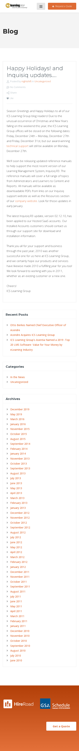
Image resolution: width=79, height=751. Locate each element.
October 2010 (18, 640)
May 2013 (16, 488)
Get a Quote (61, 726)
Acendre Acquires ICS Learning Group (32, 335)
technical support (17, 146)
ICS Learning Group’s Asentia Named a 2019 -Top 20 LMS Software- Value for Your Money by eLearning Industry (40, 344)
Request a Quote (63, 6)
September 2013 (20, 468)
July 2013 (15, 478)
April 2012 (16, 552)
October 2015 (18, 434)
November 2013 (20, 458)
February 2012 (18, 562)
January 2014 (18, 453)
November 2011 (20, 576)
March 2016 (17, 419)
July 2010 (15, 655)
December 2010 (19, 631)
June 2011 (16, 601)
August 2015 (18, 439)
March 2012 (17, 557)
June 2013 (16, 483)
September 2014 (20, 443)
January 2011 (18, 626)
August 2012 (18, 532)
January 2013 (18, 508)
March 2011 (17, 616)
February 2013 (18, 503)
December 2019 (19, 409)
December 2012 (19, 513)
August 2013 (18, 473)
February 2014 (18, 448)
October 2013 (18, 463)
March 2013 (17, 498)
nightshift (26, 81)
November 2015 (20, 429)
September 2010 (20, 645)
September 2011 (20, 586)
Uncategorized (43, 81)
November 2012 (20, 517)
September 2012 (20, 527)
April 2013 (16, 493)
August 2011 (18, 591)
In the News (17, 377)
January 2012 (18, 567)
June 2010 (16, 660)
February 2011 (18, 621)
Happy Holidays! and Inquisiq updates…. (35, 72)
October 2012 (18, 522)
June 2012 (16, 542)
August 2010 (18, 650)
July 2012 (15, 537)
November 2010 (20, 635)
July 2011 (15, 596)
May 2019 (16, 414)
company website (26, 201)
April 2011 (16, 611)
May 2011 (16, 606)
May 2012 (16, 547)
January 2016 (18, 424)
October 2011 (18, 581)
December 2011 (19, 572)
